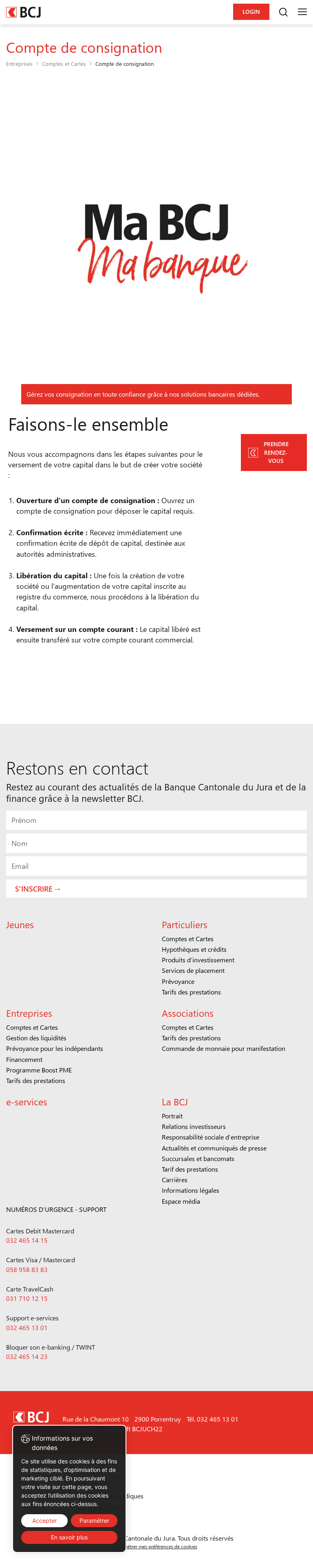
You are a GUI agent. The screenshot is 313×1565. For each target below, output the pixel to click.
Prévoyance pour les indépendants (54, 1048)
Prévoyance (178, 981)
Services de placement (193, 970)
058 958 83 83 (27, 1269)
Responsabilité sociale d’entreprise (210, 1137)
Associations (188, 1013)
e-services (26, 1101)
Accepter (44, 1520)
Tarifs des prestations (191, 992)
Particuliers (184, 924)
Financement (24, 1059)
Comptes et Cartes (64, 63)
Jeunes (20, 924)
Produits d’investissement (198, 959)
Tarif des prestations (190, 1169)
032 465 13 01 (27, 1327)
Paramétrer (94, 1520)
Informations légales (190, 1190)
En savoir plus (69, 1537)
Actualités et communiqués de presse (214, 1148)
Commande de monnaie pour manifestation (223, 1048)
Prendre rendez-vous (276, 452)
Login (251, 11)
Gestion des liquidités (36, 1037)
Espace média (181, 1201)
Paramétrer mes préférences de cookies (155, 1546)
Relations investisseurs (194, 1126)
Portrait (172, 1115)
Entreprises (19, 63)
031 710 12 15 (27, 1298)
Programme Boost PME (39, 1070)
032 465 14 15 (27, 1240)
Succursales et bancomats (198, 1158)
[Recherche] (283, 12)
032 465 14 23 (27, 1356)
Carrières (174, 1179)
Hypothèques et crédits (194, 949)
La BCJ (175, 1101)
